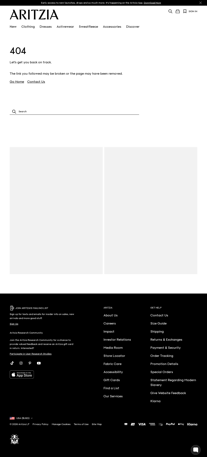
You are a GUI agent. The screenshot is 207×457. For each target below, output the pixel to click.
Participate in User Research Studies (31, 354)
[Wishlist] (185, 11)
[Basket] (177, 11)
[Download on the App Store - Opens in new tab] (42, 374)
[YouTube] (38, 363)
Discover (132, 26)
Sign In (193, 11)
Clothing (28, 26)
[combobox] (74, 111)
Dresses (46, 26)
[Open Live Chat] (196, 450)
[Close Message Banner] (200, 2)
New (13, 26)
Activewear (65, 26)
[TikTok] (12, 363)
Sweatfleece (88, 26)
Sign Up (14, 324)
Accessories (112, 26)
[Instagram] (21, 363)
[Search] (170, 11)
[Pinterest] (29, 363)
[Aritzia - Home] (34, 14)
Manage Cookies (61, 424)
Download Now (152, 3)
